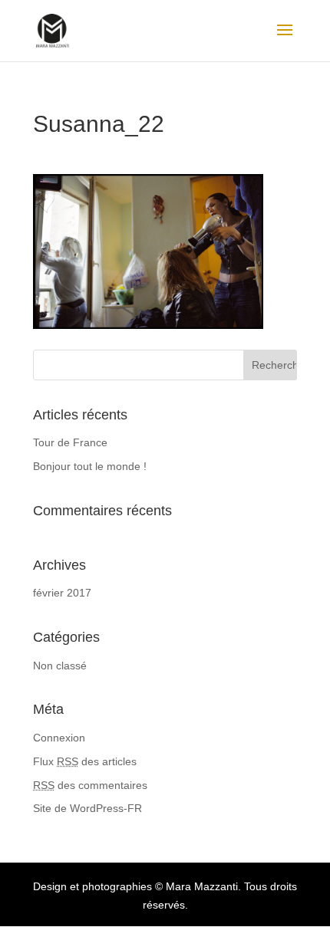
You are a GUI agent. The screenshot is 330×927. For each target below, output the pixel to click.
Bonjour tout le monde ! (90, 466)
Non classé (60, 665)
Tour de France (70, 442)
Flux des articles (85, 761)
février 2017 (62, 593)
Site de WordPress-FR (87, 808)
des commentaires (90, 785)
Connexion (59, 737)
